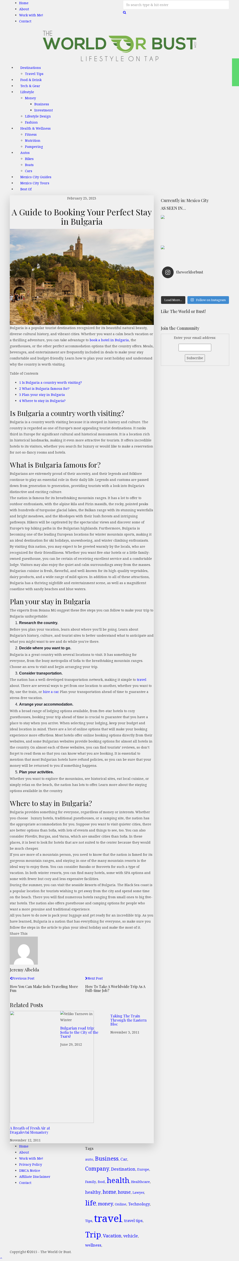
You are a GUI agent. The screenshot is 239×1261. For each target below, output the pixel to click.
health (118, 1180)
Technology (139, 1204)
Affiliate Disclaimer (34, 1176)
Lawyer (138, 1192)
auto (89, 1159)
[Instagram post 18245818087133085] (211, 285)
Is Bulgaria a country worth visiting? (50, 382)
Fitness (31, 134)
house (124, 1192)
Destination (123, 1169)
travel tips (133, 1220)
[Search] (124, 12)
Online (120, 1204)
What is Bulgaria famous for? (44, 388)
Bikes (29, 158)
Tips (88, 1220)
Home (23, 3)
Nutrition (32, 140)
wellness (93, 1245)
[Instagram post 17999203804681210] (178, 285)
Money (30, 98)
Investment (43, 110)
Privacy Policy (30, 1164)
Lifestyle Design (38, 116)
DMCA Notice (29, 1170)
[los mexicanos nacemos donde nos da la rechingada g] (211, 291)
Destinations (30, 67)
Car (123, 1159)
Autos (25, 152)
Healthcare (140, 1181)
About (24, 9)
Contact (25, 21)
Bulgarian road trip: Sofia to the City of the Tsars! (79, 1032)
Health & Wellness (35, 128)
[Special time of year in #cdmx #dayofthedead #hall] (178, 291)
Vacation (112, 1236)
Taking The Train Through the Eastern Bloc (128, 1020)
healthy (93, 1192)
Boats (29, 165)
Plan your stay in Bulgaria (42, 394)
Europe (143, 1169)
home (109, 1191)
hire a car (50, 691)
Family (90, 1181)
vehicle (130, 1236)
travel (141, 679)
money (105, 1203)
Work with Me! (31, 15)
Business (41, 104)
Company (97, 1168)
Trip (93, 1234)
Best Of (26, 189)
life (90, 1203)
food (101, 1181)
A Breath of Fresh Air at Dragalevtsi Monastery (30, 1130)
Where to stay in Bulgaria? (42, 400)
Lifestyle (27, 92)
